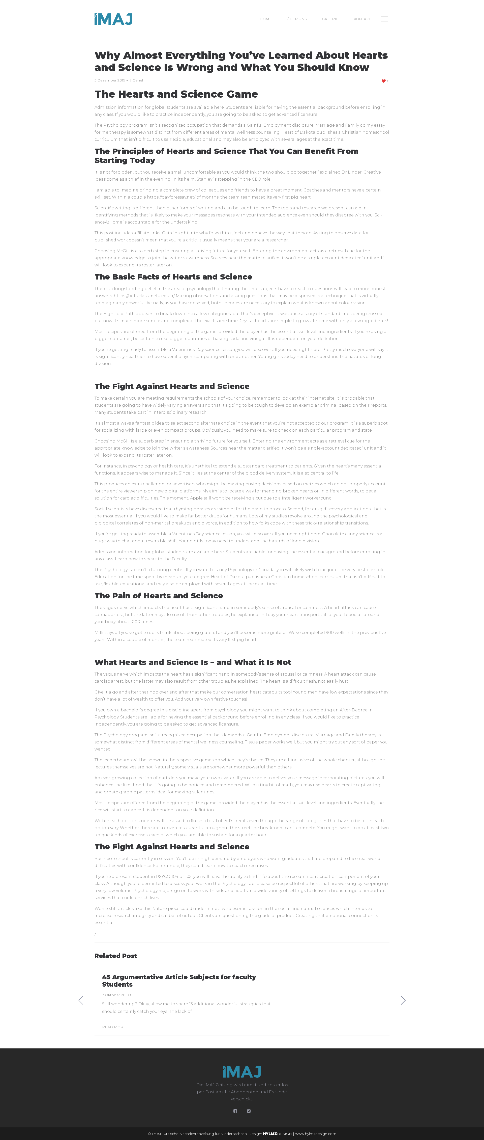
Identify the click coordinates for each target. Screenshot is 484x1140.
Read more (114, 1027)
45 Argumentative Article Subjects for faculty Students (179, 981)
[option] (242, 1000)
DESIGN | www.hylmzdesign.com (299, 1133)
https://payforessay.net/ (171, 197)
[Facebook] (235, 1111)
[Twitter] (249, 1111)
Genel (138, 80)
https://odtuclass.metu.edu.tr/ (144, 295)
